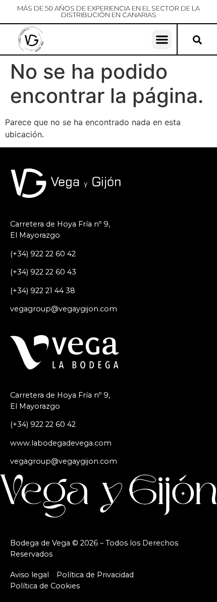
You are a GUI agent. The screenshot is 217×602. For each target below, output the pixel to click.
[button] (162, 39)
